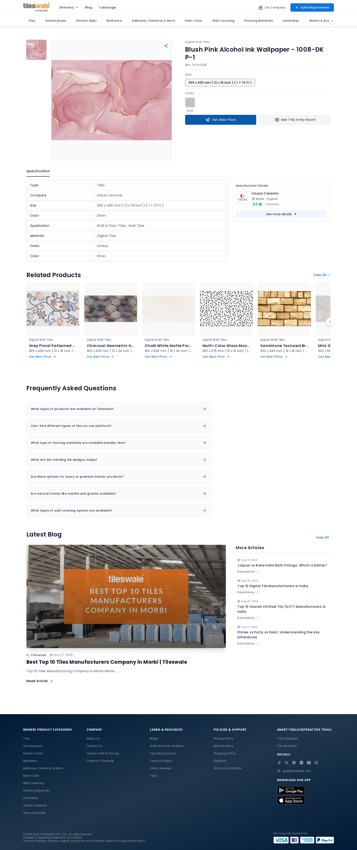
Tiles (26, 738)
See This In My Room (298, 119)
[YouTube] (309, 763)
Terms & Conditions (228, 768)
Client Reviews (160, 768)
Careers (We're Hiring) (103, 753)
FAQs (153, 776)
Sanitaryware (32, 746)
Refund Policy (223, 746)
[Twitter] (286, 763)
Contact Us (94, 746)
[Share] (166, 46)
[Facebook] (279, 763)
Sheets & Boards (35, 805)
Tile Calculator (287, 738)
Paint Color (31, 776)
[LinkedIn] (301, 763)
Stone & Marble (34, 813)
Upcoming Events (162, 753)
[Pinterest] (294, 763)
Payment (220, 761)
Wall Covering (33, 783)
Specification (38, 171)
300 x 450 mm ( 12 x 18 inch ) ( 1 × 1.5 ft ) (220, 83)
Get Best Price (224, 119)
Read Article (37, 681)
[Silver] (190, 102)
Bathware (30, 761)
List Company (275, 7)
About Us (93, 738)
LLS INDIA (76, 837)
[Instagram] (316, 763)
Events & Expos (161, 761)
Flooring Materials (36, 790)
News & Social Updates (166, 746)
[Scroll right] (330, 322)
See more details (279, 214)
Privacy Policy (223, 738)
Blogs (154, 738)
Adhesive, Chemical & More (43, 768)
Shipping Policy (225, 753)
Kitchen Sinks (33, 753)
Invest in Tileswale (100, 761)
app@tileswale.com (297, 771)
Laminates (30, 798)
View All (319, 275)
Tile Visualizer (287, 746)
